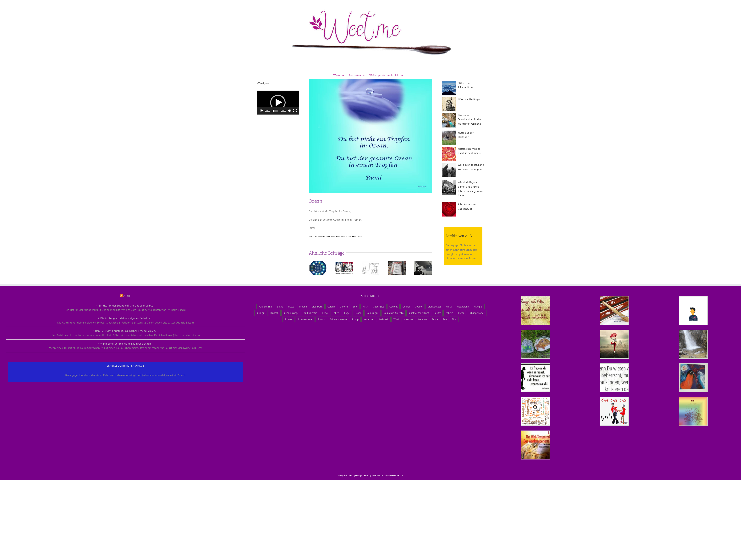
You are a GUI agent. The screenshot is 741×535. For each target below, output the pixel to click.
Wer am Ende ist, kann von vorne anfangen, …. (471, 169)
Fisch (365, 306)
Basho (280, 306)
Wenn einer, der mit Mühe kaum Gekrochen (125, 343)
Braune (303, 306)
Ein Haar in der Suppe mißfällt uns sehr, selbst (125, 305)
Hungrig (478, 306)
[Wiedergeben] (262, 111)
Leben (336, 312)
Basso (291, 306)
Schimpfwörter (476, 312)
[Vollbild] (295, 111)
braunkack (317, 306)
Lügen (358, 312)
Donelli (344, 306)
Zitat (454, 319)
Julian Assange (291, 312)
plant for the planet (419, 312)
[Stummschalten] (290, 111)
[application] (278, 103)
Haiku (449, 306)
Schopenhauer (305, 319)
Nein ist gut (372, 312)
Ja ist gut (260, 312)
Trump (355, 319)
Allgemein (321, 236)
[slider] (275, 111)
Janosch (274, 312)
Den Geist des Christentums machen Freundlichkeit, (125, 331)
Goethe (419, 306)
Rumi (360, 236)
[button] (312, 268)
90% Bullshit (265, 306)
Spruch (321, 319)
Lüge (347, 312)
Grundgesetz (434, 306)
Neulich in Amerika (393, 312)
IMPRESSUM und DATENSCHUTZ (387, 475)
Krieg (325, 312)
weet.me (408, 319)
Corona (331, 306)
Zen (445, 319)
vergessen (369, 319)
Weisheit (422, 319)
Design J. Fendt (362, 475)
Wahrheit (383, 319)
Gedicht (355, 236)
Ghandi (406, 306)
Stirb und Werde (338, 319)
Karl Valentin (310, 312)
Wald (396, 319)
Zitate (127, 296)
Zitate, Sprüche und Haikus (335, 236)
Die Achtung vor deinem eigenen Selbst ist (125, 318)
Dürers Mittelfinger (469, 99)
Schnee (288, 319)
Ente (355, 306)
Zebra (435, 319)
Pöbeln (449, 312)
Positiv (437, 312)
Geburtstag (378, 306)
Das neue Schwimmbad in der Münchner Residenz (469, 119)
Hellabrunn (463, 306)
